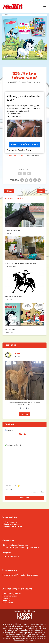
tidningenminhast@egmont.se (15, 545)
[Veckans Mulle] (24, 314)
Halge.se (6, 600)
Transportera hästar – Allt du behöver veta (20, 263)
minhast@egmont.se (11, 524)
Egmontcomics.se (9, 596)
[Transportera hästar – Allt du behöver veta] (24, 248)
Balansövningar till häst (13, 296)
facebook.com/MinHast (12, 526)
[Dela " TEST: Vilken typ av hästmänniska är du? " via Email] (29, 173)
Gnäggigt (22, 82)
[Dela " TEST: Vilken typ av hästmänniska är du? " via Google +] (24, 173)
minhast (24, 364)
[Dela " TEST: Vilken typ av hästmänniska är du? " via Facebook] (19, 173)
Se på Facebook (34, 492)
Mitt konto (34, 547)
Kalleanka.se (7, 603)
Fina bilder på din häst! (13, 230)
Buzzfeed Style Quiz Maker (15, 155)
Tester (29, 82)
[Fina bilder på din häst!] (24, 215)
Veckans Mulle (10, 329)
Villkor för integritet (11, 556)
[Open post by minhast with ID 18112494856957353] (24, 380)
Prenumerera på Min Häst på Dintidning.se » (20, 575)
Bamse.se (6, 598)
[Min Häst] (9, 430)
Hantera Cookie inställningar (24, 611)
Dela (42, 492)
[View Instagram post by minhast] (42, 397)
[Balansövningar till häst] (24, 281)
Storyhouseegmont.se (11, 593)
